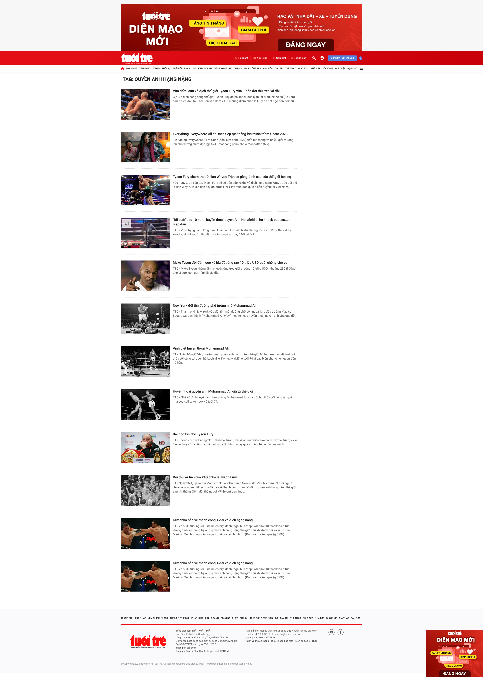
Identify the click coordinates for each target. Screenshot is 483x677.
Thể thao (290, 68)
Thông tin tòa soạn (186, 647)
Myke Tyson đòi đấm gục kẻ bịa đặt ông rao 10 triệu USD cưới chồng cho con (231, 263)
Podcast (243, 58)
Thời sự (166, 68)
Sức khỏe (327, 68)
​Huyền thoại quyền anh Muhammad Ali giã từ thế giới (213, 391)
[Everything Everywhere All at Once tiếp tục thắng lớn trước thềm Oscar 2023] (145, 147)
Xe (230, 68)
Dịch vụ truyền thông (257, 641)
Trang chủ (127, 618)
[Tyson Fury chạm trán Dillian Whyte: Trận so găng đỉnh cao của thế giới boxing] (145, 190)
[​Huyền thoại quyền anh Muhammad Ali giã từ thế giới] (145, 404)
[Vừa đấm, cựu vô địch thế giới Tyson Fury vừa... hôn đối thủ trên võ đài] (145, 104)
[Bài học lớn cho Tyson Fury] (145, 447)
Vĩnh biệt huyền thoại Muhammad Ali (201, 348)
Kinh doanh (205, 68)
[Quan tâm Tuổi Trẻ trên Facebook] (341, 632)
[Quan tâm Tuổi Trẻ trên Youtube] (331, 632)
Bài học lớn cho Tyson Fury (193, 434)
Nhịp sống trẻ (252, 68)
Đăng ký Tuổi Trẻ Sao (342, 58)
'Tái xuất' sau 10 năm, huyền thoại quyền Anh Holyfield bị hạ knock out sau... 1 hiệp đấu (232, 222)
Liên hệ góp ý (302, 641)
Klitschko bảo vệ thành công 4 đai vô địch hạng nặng (213, 520)
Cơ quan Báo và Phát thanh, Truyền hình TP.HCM (202, 651)
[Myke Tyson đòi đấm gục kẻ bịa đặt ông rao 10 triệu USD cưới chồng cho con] (145, 276)
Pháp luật (190, 68)
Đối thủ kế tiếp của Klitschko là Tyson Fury (205, 477)
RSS (314, 641)
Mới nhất (131, 68)
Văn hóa (268, 68)
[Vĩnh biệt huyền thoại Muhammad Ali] (145, 361)
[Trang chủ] (122, 68)
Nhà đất (315, 68)
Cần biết (281, 58)
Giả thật (340, 68)
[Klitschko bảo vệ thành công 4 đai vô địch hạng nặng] (145, 533)
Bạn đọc (352, 68)
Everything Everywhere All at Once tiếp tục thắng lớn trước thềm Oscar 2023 (230, 134)
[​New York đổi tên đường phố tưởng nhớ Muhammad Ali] (145, 319)
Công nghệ (220, 68)
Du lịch (238, 68)
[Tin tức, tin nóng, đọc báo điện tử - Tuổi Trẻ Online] (137, 58)
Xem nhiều (145, 68)
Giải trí (279, 68)
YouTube (262, 58)
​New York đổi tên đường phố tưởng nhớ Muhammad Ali (214, 306)
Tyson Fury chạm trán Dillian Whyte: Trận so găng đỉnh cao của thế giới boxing (232, 177)
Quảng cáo (300, 58)
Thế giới (177, 68)
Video (156, 68)
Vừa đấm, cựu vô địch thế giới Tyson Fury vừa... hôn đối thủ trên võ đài (226, 91)
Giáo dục (303, 68)
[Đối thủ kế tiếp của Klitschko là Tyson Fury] (145, 490)
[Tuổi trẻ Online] (148, 641)
